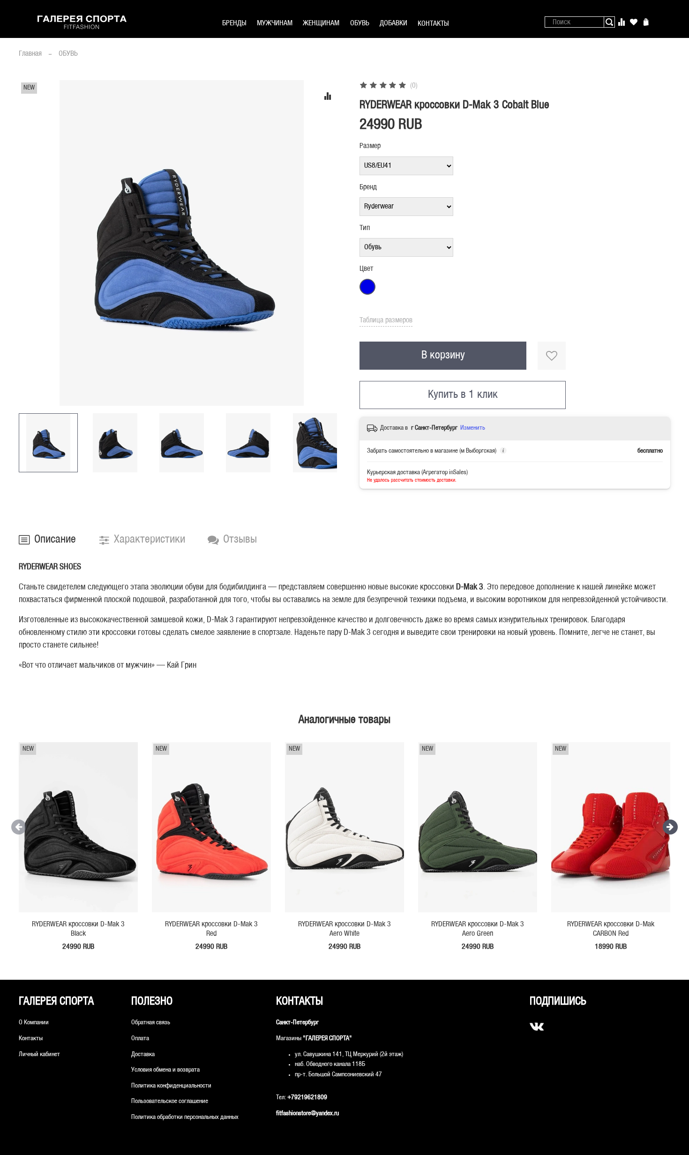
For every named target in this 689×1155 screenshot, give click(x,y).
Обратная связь (150, 1023)
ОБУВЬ (359, 23)
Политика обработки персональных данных (185, 1117)
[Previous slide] (33, 242)
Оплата (140, 1039)
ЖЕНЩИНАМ (321, 23)
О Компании (34, 1023)
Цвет (366, 268)
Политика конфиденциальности (171, 1086)
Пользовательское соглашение (169, 1101)
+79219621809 (307, 1098)
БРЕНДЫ (234, 23)
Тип (364, 227)
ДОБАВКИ (393, 23)
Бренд (368, 187)
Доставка (143, 1054)
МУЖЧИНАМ (274, 23)
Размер (370, 145)
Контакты (31, 1039)
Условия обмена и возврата (165, 1070)
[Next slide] (329, 242)
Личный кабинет (39, 1054)
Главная (30, 53)
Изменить (472, 428)
